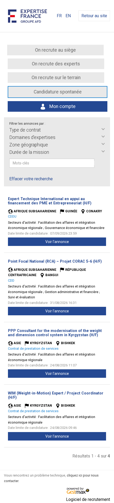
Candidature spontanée (58, 92)
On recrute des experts (56, 63)
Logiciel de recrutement (88, 499)
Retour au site (94, 15)
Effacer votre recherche (31, 178)
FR (59, 15)
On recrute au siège (55, 50)
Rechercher (98, 163)
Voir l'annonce (57, 242)
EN (68, 15)
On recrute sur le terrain (56, 77)
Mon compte (62, 106)
